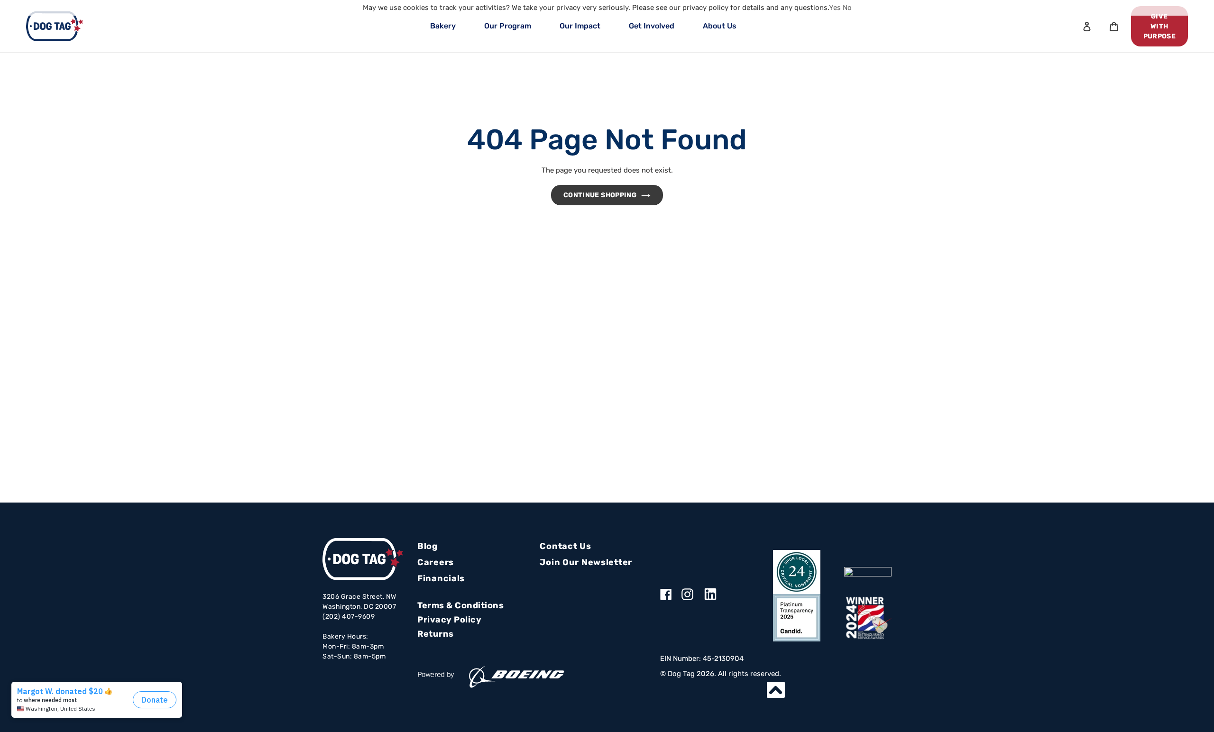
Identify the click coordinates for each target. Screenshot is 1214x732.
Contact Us (565, 546)
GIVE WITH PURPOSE (1159, 26)
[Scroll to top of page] (775, 689)
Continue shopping (599, 195)
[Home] (54, 26)
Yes (835, 7)
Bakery (443, 25)
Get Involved (651, 25)
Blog (427, 546)
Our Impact (580, 25)
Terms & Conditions (460, 605)
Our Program (507, 25)
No (847, 7)
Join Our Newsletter (586, 562)
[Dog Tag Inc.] (868, 571)
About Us (719, 25)
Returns (435, 634)
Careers (435, 562)
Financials (441, 578)
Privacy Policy (449, 619)
